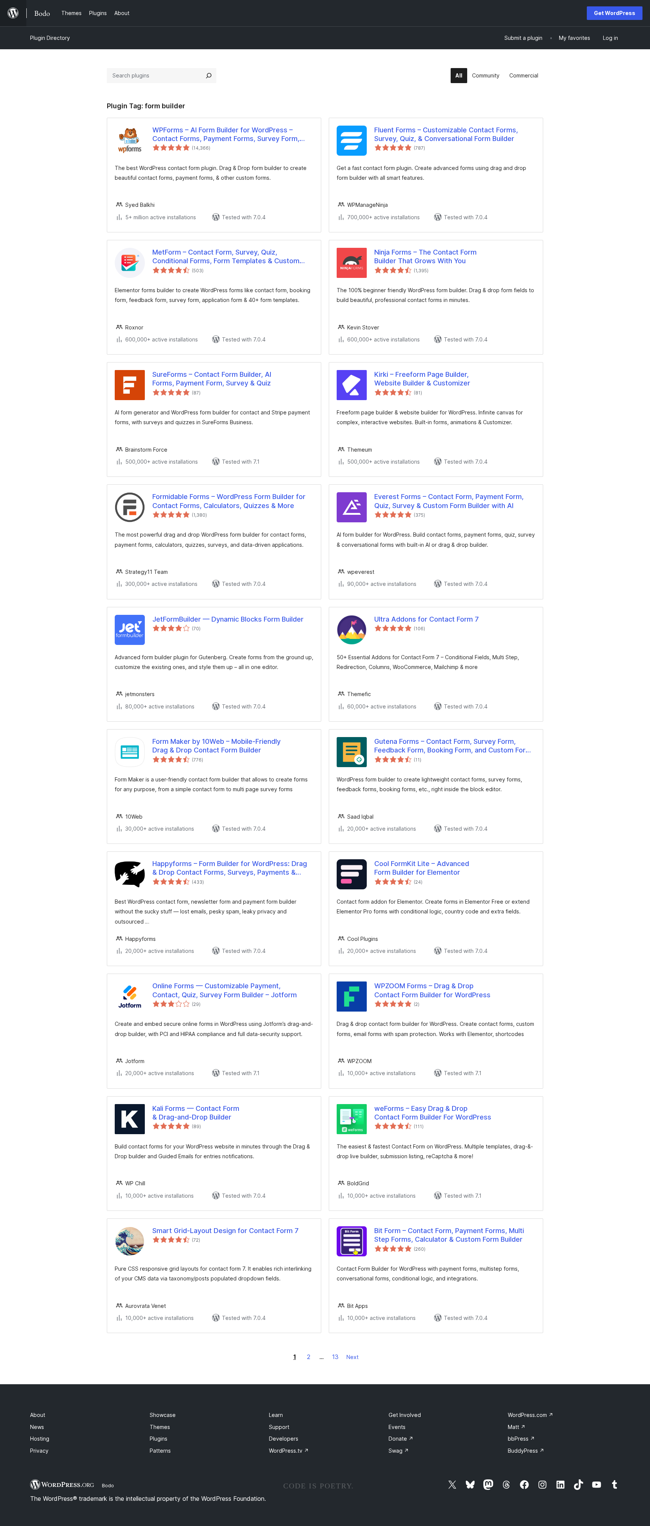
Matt (516, 1427)
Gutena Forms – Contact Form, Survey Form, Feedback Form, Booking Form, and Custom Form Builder (453, 746)
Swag (399, 1450)
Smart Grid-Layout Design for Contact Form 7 (225, 1231)
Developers (283, 1438)
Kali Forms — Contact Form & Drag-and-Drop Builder (195, 1112)
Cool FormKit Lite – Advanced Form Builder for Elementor (421, 868)
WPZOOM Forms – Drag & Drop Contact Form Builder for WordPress (432, 990)
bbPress (521, 1438)
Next (352, 1357)
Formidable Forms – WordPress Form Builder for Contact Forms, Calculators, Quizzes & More (228, 501)
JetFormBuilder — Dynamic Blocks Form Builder (228, 619)
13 (335, 1357)
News (37, 1427)
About (37, 1415)
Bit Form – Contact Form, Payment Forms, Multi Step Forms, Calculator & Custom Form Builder (449, 1235)
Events (397, 1427)
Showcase (163, 1415)
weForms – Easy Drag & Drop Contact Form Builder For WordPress (432, 1112)
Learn (276, 1415)
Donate (401, 1438)
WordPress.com (530, 1415)
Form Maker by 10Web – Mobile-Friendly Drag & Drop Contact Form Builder (216, 745)
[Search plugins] (208, 75)
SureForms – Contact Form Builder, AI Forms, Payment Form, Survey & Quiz (211, 378)
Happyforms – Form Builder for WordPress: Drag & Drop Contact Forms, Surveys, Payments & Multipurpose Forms (229, 868)
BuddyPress (526, 1450)
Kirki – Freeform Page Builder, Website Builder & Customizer (422, 378)
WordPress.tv (289, 1450)
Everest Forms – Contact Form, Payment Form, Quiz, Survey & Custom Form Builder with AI (449, 501)
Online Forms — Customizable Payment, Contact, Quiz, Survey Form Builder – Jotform (224, 990)
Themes (160, 1427)
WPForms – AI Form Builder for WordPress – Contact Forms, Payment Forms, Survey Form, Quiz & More (225, 134)
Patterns (160, 1450)
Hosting (39, 1438)
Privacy (39, 1450)
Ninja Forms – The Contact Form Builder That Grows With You (425, 256)
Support (279, 1427)
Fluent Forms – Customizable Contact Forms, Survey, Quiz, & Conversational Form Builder (446, 134)
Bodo (108, 1485)
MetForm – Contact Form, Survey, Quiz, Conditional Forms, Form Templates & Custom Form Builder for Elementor (225, 256)
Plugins (158, 1438)
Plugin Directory (50, 38)
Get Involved (405, 1415)
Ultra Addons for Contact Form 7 (426, 619)
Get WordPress (614, 13)
